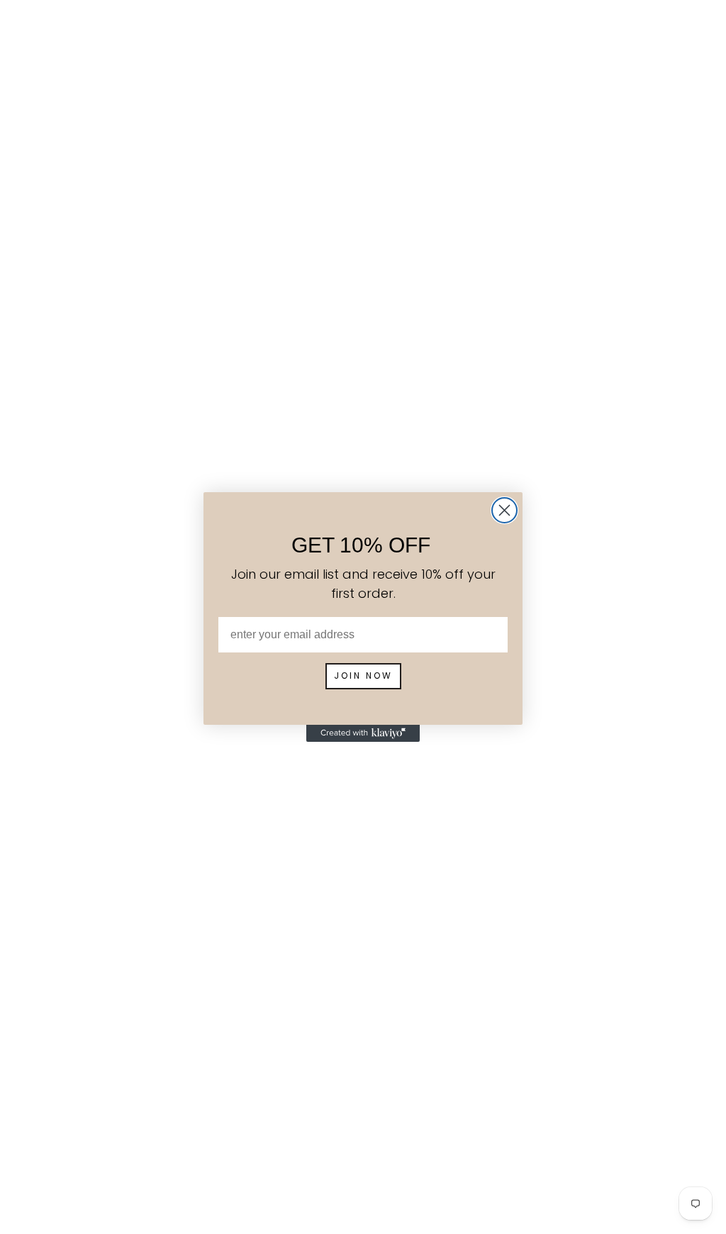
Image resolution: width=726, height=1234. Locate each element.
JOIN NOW (363, 675)
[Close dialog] (504, 510)
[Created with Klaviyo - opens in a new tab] (363, 733)
